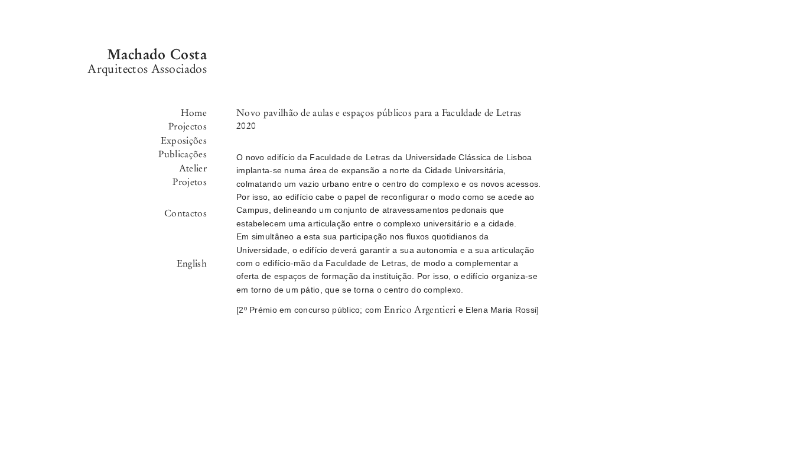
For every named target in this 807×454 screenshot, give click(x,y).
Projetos (190, 182)
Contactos (185, 213)
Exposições (184, 140)
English (192, 263)
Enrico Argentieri (419, 309)
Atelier (193, 168)
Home (194, 112)
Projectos (187, 126)
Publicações (182, 154)
